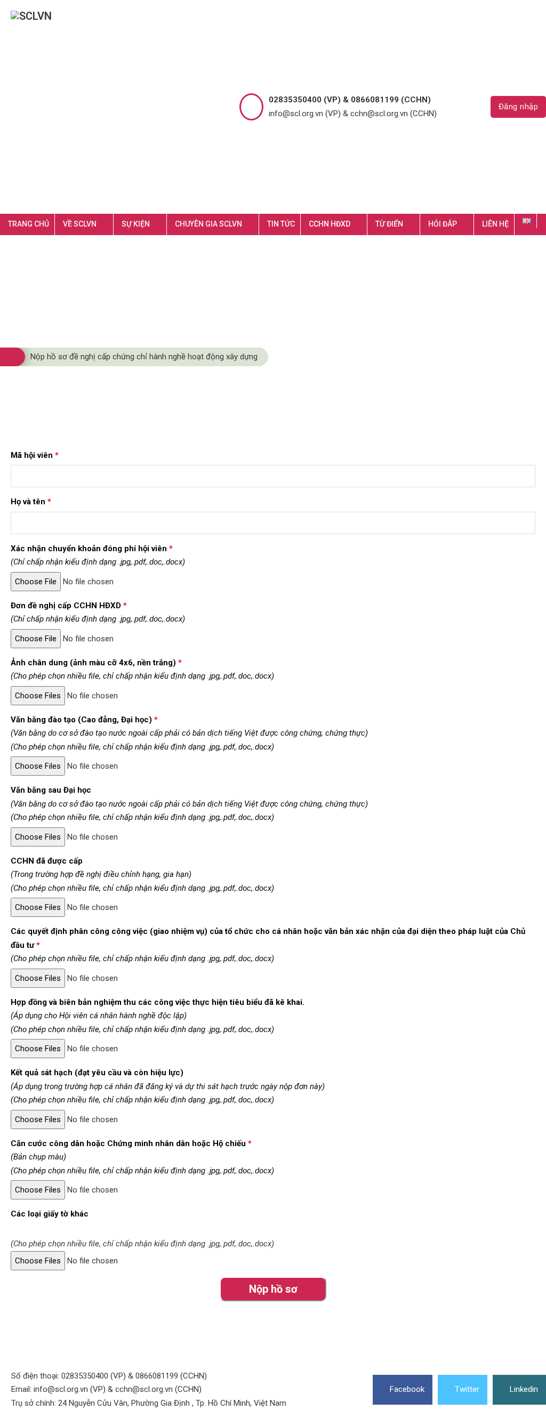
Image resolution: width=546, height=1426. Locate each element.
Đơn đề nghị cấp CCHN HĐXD (98, 612)
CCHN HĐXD (329, 224)
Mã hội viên (35, 455)
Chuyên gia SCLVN (208, 224)
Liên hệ (495, 224)
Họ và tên (31, 501)
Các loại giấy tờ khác (50, 1214)
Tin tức (281, 224)
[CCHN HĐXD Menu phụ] (361, 224)
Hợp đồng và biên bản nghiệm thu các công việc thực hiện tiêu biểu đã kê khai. (157, 1015)
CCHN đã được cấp (142, 874)
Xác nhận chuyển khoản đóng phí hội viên (98, 555)
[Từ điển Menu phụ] (414, 224)
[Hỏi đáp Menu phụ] (467, 224)
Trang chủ (28, 224)
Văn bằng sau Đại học (189, 803)
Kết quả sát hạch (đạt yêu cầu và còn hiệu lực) (168, 1086)
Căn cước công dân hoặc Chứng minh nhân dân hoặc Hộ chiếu (142, 1157)
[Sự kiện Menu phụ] (160, 224)
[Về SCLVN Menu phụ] (107, 224)
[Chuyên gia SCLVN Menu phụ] (253, 224)
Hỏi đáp (442, 224)
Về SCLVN (80, 224)
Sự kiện (136, 224)
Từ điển (389, 224)
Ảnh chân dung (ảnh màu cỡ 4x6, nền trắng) (142, 669)
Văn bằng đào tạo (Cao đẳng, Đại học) (189, 733)
